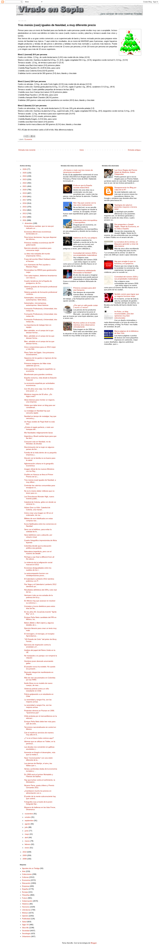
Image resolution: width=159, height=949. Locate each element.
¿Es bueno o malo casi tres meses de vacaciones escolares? (78, 171)
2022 (25, 183)
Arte (23, 871)
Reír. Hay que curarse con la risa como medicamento (84, 204)
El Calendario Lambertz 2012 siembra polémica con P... (39, 580)
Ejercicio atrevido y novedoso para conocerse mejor (37, 249)
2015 (25, 207)
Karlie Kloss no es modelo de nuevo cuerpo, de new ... (38, 684)
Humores (25, 907)
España (25, 889)
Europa (25, 892)
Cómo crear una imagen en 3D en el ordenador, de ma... (38, 514)
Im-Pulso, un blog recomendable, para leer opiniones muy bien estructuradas (124, 315)
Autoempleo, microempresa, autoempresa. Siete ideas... (36, 299)
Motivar (25, 913)
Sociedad (25, 931)
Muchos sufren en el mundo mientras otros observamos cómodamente (84, 325)
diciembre (29, 223)
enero (27, 848)
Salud (24, 922)
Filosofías (26, 895)
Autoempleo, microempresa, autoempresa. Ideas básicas (36, 304)
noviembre (29, 814)
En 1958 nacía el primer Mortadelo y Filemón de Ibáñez (38, 775)
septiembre (29, 821)
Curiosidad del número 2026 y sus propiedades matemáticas (85, 254)
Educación (26, 883)
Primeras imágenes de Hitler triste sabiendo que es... (37, 364)
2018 (25, 196)
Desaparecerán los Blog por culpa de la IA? (125, 189)
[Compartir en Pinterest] (34, 136)
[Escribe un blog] (27, 136)
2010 (25, 852)
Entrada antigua (134, 150)
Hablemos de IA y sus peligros (85, 238)
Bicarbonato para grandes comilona (38, 374)
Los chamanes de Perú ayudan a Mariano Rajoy (37, 266)
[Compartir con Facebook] (32, 136)
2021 (25, 186)
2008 (25, 859)
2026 (25, 169)
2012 (25, 217)
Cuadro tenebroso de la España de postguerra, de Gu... (38, 282)
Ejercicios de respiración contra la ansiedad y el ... (37, 646)
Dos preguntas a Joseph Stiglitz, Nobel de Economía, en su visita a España (126, 226)
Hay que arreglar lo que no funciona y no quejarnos (125, 262)
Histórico (25, 904)
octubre (28, 817)
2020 (25, 190)
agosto (28, 824)
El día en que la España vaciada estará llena (82, 186)
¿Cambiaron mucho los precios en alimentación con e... (37, 792)
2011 (25, 220)
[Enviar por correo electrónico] (24, 136)
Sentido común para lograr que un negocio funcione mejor (126, 295)
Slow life (25, 928)
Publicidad (26, 919)
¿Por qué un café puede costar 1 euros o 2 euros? (85, 306)
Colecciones (27, 874)
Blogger (94, 943)
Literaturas (26, 910)
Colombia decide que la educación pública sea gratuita (37, 547)
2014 (25, 210)
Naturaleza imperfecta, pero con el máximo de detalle (37, 552)
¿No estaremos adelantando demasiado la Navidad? (84, 271)
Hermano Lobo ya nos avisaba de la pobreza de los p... (38, 596)
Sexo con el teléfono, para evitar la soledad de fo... (38, 530)
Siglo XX (25, 925)
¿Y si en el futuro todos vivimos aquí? (39, 738)
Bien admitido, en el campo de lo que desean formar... (38, 331)
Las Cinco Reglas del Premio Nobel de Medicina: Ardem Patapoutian (125, 172)
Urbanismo (26, 936)
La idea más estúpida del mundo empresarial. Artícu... (37, 255)
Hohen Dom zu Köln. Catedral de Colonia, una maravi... (37, 508)
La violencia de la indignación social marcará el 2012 (38, 563)
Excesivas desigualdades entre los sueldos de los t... (37, 569)
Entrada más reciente (27, 150)
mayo (27, 834)
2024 (25, 176)
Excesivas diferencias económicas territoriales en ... (37, 233)
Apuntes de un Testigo (31, 868)
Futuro (24, 898)
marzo (27, 841)
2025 (25, 173)
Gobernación (27, 901)
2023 (25, 179)
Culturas (25, 877)
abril (27, 837)
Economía (28, 139)
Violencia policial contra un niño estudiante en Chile (36, 690)
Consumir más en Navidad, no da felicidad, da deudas (37, 443)
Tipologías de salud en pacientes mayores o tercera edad (125, 207)
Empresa (25, 886)
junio (27, 831)
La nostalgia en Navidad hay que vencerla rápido (37, 412)
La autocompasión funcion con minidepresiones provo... (36, 574)
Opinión (25, 916)
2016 (25, 203)
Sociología (26, 933)
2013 (25, 213)
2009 (25, 855)
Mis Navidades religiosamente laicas (38, 433)
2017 (25, 200)
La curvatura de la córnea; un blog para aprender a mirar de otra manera (126, 244)
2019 (25, 193)
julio (26, 827)
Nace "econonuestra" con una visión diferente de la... (38, 759)
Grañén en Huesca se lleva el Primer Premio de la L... (38, 476)
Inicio (82, 150)
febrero (28, 844)
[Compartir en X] (29, 136)
